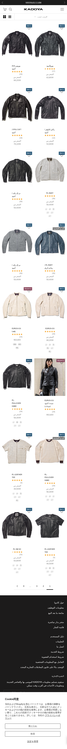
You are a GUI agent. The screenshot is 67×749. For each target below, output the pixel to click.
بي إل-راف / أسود (16, 194)
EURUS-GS (49, 328)
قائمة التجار (58, 627)
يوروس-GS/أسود (16, 67)
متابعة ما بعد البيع (56, 613)
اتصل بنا (60, 646)
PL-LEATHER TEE (17, 476)
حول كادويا (59, 602)
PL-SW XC (17, 549)
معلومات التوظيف (56, 607)
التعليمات (60, 641)
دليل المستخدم (57, 636)
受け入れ (32, 726)
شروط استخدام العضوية (53, 657)
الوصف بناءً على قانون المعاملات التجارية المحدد (42, 667)
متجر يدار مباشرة (56, 622)
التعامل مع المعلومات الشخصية (50, 662)
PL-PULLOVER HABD (16, 403)
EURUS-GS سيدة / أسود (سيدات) (49, 403)
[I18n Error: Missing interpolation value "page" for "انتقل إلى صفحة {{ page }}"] (17, 586)
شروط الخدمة (57, 652)
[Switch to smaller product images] (4, 16)
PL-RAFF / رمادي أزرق (49, 266)
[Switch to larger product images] (9, 16)
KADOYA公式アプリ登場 (33, 2)
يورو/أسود (49, 66)
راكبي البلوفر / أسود (50, 131)
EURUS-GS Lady (16, 330)
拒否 (33, 734)
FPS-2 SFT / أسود (16, 131)
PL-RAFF (49, 193)
